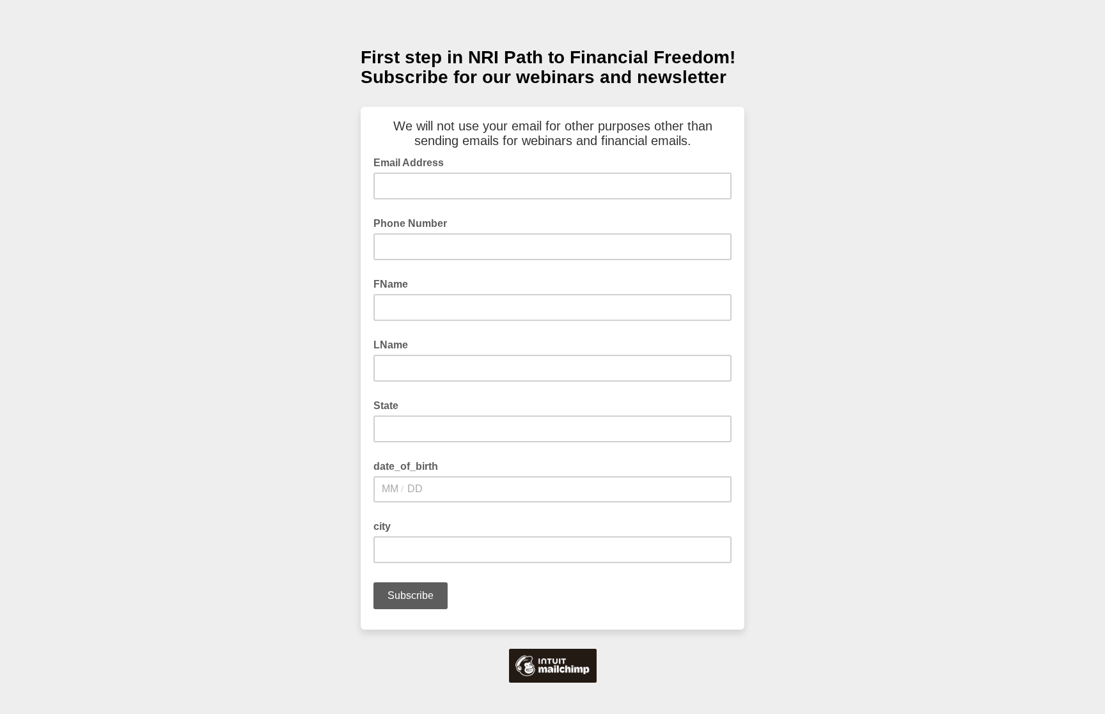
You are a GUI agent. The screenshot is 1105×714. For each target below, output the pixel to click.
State (385, 405)
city (382, 526)
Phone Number (410, 223)
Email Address (412, 162)
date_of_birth (405, 466)
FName (390, 284)
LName (390, 344)
